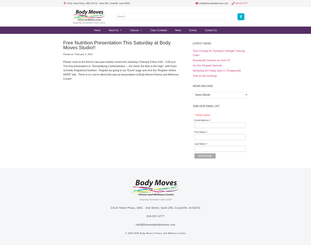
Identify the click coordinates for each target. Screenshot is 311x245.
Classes (134, 30)
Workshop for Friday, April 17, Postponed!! (217, 70)
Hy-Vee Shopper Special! (207, 65)
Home (97, 30)
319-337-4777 (241, 3)
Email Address (202, 120)
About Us (114, 30)
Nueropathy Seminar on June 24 (211, 60)
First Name (201, 132)
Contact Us (211, 30)
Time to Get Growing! (205, 75)
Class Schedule (158, 30)
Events (193, 30)
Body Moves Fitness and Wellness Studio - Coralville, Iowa (89, 15)
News (178, 30)
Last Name (200, 143)
